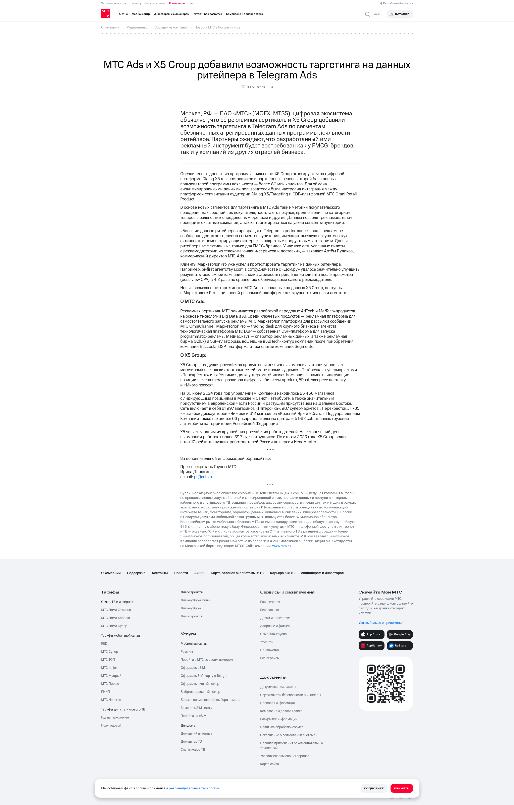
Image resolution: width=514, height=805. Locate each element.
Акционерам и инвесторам (322, 573)
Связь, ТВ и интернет (117, 602)
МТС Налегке (111, 699)
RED (104, 643)
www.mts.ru (281, 545)
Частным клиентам (113, 3)
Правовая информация (277, 703)
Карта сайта (269, 764)
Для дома (188, 725)
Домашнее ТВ (191, 741)
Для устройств (192, 592)
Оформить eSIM (193, 667)
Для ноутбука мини (195, 600)
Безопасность (270, 610)
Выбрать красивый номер (200, 691)
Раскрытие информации (278, 719)
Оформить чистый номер (200, 683)
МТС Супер (109, 651)
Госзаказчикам (155, 3)
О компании (177, 3)
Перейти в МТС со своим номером (207, 659)
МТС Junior (109, 667)
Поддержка (136, 573)
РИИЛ (105, 691)
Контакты (160, 573)
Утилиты (266, 642)
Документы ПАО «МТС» (278, 687)
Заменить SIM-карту (196, 707)
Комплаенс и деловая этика (281, 711)
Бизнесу (136, 3)
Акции (199, 573)
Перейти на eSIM (193, 716)
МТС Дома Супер (114, 626)
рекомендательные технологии (194, 788)
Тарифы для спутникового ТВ (123, 709)
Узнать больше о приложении (381, 622)
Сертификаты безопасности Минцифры (290, 695)
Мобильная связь (194, 643)
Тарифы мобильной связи (120, 635)
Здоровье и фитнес (275, 626)
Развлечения (270, 602)
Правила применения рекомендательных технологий (291, 745)
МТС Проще (110, 683)
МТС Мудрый (111, 675)
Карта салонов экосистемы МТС (237, 573)
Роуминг (187, 651)
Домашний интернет (196, 733)
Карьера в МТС (282, 573)
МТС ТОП (108, 659)
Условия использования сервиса (284, 756)
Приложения (269, 650)
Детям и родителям (275, 618)
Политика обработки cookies (281, 727)
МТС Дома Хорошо (115, 618)
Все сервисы (269, 658)
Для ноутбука (191, 608)
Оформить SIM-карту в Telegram (205, 675)
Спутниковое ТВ (193, 749)
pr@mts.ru (203, 477)
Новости (181, 573)
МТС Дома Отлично (116, 610)
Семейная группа (273, 634)
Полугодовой (111, 725)
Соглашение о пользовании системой (288, 735)
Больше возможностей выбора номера (210, 699)
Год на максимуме (115, 717)
